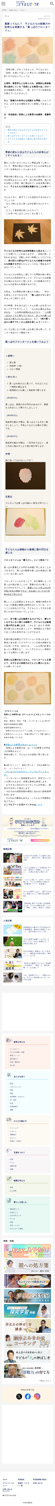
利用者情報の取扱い (40, 1479)
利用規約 (21, 1479)
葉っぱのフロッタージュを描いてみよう (26, 136)
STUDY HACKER (10, 1495)
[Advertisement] (27, 1011)
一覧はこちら (44, 1381)
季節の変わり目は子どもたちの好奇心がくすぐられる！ (28, 131)
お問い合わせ (38, 1483)
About (5, 1479)
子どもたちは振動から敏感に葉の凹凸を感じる (28, 140)
